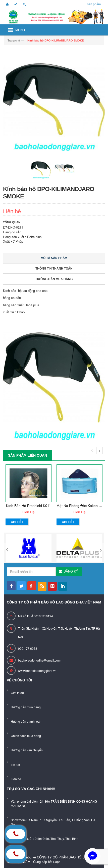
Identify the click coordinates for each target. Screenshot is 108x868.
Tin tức (15, 764)
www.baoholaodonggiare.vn (37, 670)
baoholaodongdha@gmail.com (39, 660)
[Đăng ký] (15, 4)
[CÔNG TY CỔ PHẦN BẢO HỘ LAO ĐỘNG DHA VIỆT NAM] (54, 16)
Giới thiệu (17, 692)
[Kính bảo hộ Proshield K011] (28, 483)
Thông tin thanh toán (54, 268)
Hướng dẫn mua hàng (54, 279)
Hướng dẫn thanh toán (26, 721)
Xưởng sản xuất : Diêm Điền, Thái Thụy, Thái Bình (44, 838)
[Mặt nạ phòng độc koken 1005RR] (79, 483)
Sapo (57, 861)
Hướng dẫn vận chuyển (27, 750)
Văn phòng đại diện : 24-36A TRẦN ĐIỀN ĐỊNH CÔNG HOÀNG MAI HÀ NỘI (54, 803)
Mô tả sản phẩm (54, 258)
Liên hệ (16, 779)
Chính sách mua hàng (26, 735)
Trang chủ (14, 40)
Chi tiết (17, 521)
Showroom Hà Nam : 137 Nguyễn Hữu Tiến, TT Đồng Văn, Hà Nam (53, 822)
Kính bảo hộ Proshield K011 (28, 506)
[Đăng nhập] (6, 4)
